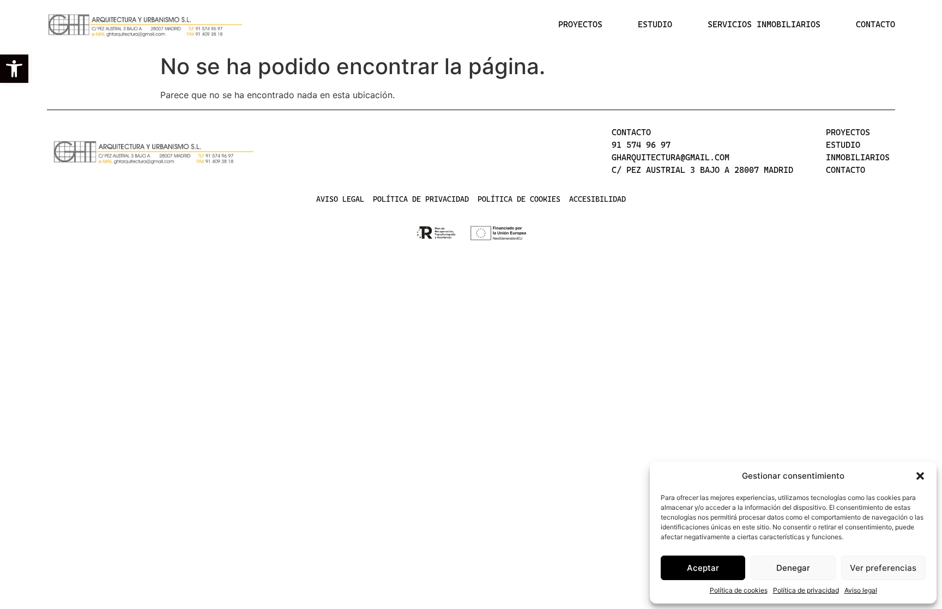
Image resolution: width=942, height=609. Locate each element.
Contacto (875, 24)
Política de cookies (739, 590)
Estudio (655, 24)
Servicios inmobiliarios (764, 24)
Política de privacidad (806, 590)
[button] (14, 69)
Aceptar (703, 568)
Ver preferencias (883, 568)
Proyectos (580, 24)
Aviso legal (860, 590)
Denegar (793, 568)
